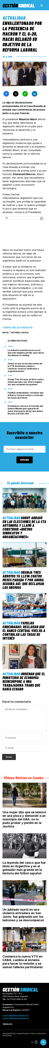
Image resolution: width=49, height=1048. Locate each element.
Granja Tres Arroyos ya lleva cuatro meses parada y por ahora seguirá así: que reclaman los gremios (26, 382)
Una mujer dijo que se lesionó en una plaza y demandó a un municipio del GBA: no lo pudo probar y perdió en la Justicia (24, 819)
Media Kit (7, 1024)
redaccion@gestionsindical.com (16, 1018)
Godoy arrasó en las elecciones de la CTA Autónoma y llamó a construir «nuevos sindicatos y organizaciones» (25, 367)
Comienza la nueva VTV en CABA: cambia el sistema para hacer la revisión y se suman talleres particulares (23, 962)
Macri (6, 332)
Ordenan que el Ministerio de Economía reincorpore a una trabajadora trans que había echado (24, 681)
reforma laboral (20, 332)
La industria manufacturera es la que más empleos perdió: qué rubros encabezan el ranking (26, 353)
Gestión (19, 5)
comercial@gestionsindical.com (16, 1015)
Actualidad (14, 18)
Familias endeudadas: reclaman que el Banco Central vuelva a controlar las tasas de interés (25, 395)
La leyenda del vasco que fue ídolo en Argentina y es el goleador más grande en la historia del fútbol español (24, 868)
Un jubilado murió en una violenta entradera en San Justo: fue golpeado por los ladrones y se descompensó (23, 915)
